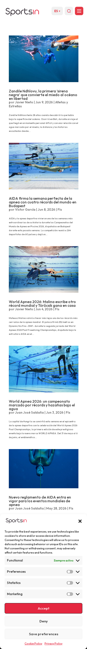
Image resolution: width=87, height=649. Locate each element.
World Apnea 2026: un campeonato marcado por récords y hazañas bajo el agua (42, 405)
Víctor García (25, 209)
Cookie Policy (33, 643)
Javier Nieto (24, 102)
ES (57, 11)
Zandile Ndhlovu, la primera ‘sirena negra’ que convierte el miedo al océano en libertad (43, 95)
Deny (43, 621)
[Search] (69, 11)
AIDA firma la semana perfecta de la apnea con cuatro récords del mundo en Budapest (42, 202)
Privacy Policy (53, 643)
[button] (80, 521)
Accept (43, 608)
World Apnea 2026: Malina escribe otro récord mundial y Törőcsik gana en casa (42, 303)
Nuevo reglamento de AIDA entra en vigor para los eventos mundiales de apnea (40, 501)
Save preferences (43, 634)
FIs (60, 209)
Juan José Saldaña (29, 412)
